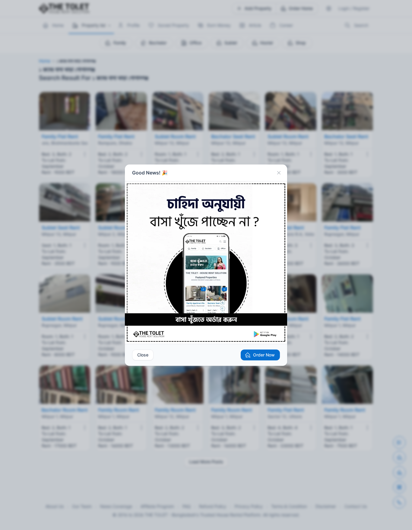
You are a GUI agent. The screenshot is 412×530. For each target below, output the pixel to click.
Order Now (264, 354)
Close (142, 354)
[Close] (278, 172)
